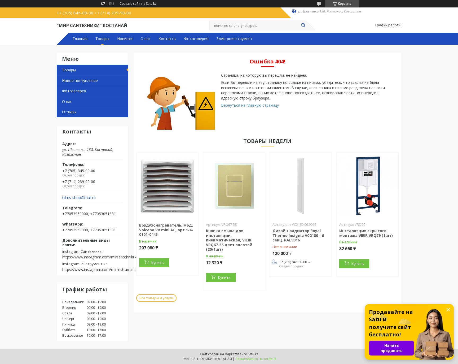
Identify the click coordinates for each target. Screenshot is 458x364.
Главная (80, 39)
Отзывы (69, 111)
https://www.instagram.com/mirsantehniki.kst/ (101, 256)
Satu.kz (253, 354)
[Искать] (303, 25)
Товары (102, 39)
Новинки (125, 39)
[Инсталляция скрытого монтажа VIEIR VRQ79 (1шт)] (367, 186)
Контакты (167, 39)
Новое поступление (80, 80)
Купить (157, 262)
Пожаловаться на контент (255, 359)
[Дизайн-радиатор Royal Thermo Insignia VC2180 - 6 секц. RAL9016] (301, 186)
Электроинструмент (234, 39)
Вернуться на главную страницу (250, 105)
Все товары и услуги (156, 298)
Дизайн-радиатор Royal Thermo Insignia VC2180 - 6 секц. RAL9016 (298, 235)
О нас (145, 39)
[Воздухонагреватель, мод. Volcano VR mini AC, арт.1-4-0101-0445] (167, 186)
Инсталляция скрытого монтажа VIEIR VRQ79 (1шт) (366, 233)
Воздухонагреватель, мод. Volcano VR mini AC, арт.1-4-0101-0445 (166, 230)
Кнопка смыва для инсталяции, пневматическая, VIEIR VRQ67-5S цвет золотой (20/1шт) (229, 240)
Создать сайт (130, 4)
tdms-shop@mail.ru (79, 197)
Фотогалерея (196, 39)
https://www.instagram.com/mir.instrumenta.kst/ (103, 269)
